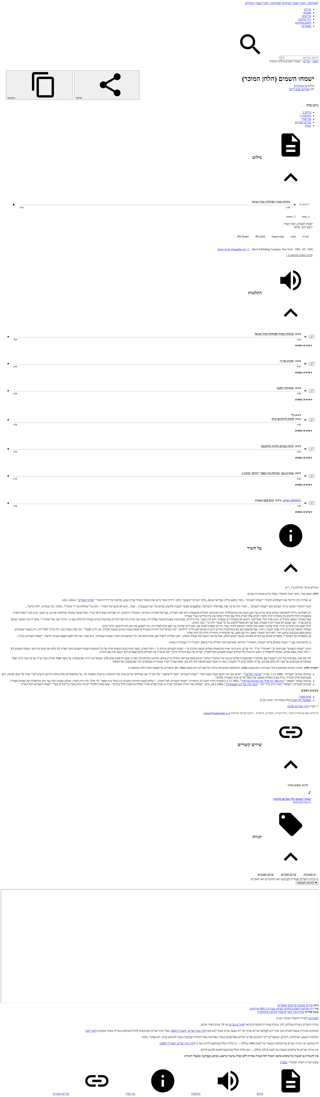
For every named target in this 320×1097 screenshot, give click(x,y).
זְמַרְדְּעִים (254, 1008)
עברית (305, 236)
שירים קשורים (303, 122)
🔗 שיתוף (306, 217)
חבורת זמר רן (287, 360)
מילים (307, 112)
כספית (283, 1062)
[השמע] (8, 337)
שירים (307, 9)
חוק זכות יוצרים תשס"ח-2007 (177, 1043)
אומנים (307, 12)
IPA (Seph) (243, 236)
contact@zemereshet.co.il (217, 713)
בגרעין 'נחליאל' (252, 674)
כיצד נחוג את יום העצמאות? (241, 684)
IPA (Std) (260, 236)
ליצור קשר (91, 1030)
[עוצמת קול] (294, 204)
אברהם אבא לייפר (299, 89)
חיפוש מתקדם (303, 22)
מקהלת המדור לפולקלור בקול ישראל (271, 201)
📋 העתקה (291, 217)
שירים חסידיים (288, 874)
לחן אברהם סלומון (297, 706)
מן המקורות (300, 85)
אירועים (306, 16)
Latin (293, 236)
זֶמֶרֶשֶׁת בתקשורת (267, 1011)
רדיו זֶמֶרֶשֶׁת (304, 19)
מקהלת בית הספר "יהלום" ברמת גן (261, 473)
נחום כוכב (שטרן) (264, 500)
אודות (300, 1011)
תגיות (308, 125)
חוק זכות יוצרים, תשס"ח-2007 (188, 1030)
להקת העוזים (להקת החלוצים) (277, 446)
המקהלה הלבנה (285, 387)
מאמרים (306, 26)
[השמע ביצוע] (13, 204)
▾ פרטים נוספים (303, 345)
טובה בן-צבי (287, 473)
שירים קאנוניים (266, 874)
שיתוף (79, 97)
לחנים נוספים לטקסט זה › (299, 255)
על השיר (306, 119)
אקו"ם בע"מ (237, 1024)
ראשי (315, 61)
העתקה (11, 97)
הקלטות (305, 115)
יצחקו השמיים (86, 600)
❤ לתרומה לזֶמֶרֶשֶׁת (307, 882)
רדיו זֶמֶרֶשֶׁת (307, 1008)
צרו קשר (292, 1011)
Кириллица (278, 236)
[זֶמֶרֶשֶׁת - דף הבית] (313, 1018)
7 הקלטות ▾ (305, 204)
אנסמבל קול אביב (301, 700)
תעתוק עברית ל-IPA (272, 1008)
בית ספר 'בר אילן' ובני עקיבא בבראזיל (262, 680)
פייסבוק (282, 1011)
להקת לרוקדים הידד (282, 419)
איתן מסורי (305, 696)
